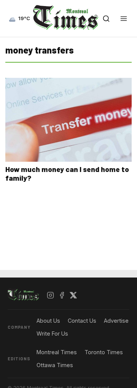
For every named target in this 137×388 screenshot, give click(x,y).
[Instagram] (50, 295)
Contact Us (82, 320)
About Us (48, 320)
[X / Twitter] (73, 295)
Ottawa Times (55, 365)
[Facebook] (62, 295)
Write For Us (52, 333)
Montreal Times (57, 352)
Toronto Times (103, 352)
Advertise (116, 320)
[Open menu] (124, 19)
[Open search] (106, 19)
